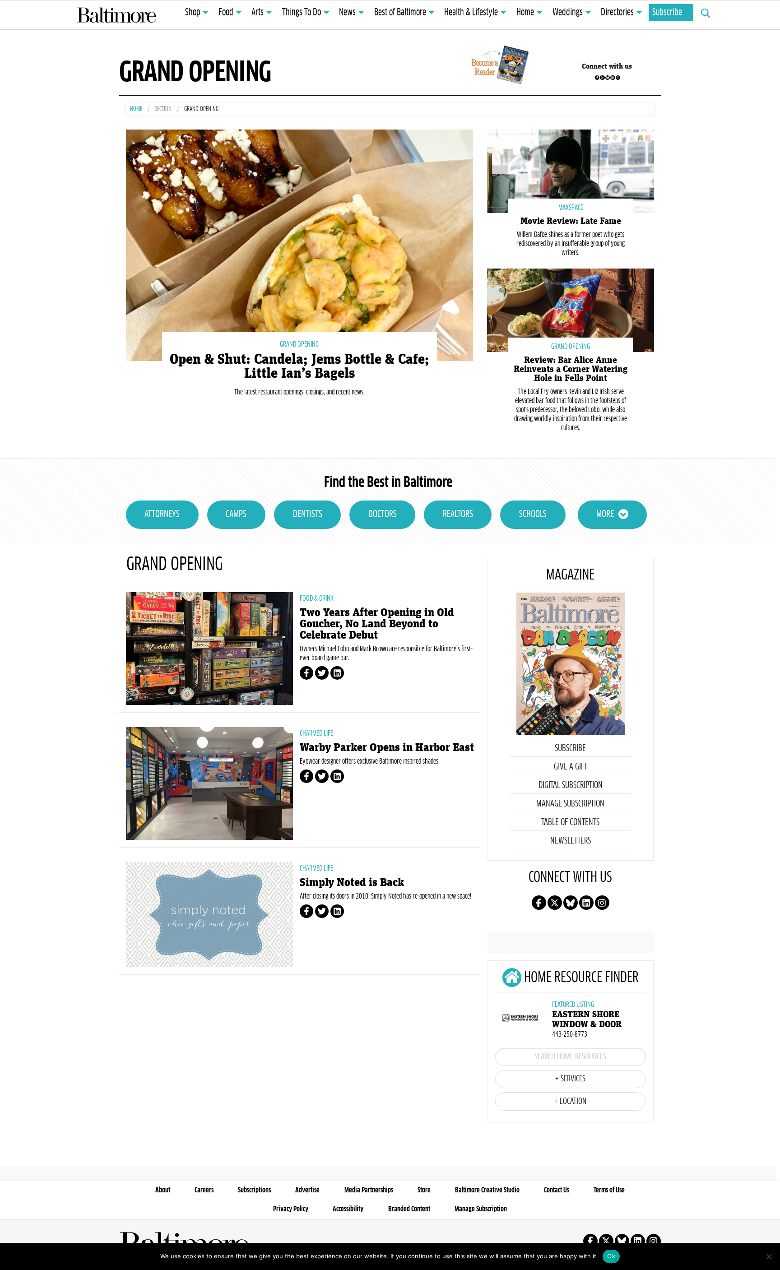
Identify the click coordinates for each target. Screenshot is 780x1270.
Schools (533, 514)
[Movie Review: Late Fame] (570, 170)
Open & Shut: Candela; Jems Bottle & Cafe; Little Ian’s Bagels (299, 366)
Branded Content (409, 1209)
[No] (768, 1256)
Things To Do (301, 12)
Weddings (567, 12)
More (605, 514)
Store (424, 1190)
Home (525, 12)
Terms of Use (609, 1190)
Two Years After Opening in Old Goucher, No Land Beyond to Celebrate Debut (377, 624)
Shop (192, 12)
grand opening (299, 344)
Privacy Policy (290, 1209)
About (162, 1190)
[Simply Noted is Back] (209, 914)
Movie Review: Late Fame (570, 221)
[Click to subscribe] (498, 66)
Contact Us (556, 1190)
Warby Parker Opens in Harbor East (387, 747)
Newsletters (570, 840)
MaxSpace (570, 207)
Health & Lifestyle (471, 12)
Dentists (307, 514)
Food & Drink (317, 598)
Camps (236, 514)
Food (225, 12)
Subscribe (667, 12)
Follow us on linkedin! (612, 77)
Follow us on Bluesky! (607, 77)
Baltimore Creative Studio (487, 1190)
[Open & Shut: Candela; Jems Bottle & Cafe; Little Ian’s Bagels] (299, 244)
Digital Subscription (571, 785)
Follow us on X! (602, 77)
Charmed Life (316, 733)
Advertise (307, 1190)
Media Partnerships (368, 1190)
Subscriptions (254, 1190)
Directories (617, 12)
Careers (204, 1190)
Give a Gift (570, 766)
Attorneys (162, 514)
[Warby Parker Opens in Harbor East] (209, 783)
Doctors (382, 514)
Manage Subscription (570, 803)
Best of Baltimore (400, 12)
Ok (611, 1256)
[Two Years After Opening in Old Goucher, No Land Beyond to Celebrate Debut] (209, 648)
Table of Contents (570, 822)
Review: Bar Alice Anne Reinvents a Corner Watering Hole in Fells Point (570, 369)
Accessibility (348, 1209)
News (347, 12)
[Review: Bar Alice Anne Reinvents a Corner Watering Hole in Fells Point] (570, 309)
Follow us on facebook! (597, 77)
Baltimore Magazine (116, 15)
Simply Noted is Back (352, 882)
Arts (257, 12)
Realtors (458, 514)
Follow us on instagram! (618, 77)
